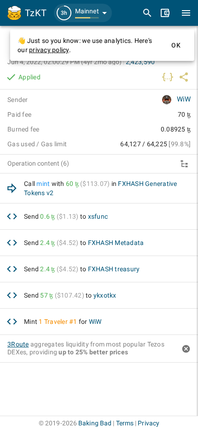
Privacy (148, 423)
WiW (184, 99)
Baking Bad (94, 423)
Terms (125, 423)
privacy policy (49, 50)
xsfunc (98, 216)
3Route (18, 344)
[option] (99, 188)
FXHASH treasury (114, 269)
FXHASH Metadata (116, 242)
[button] (83, 13)
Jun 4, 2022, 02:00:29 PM (64, 62)
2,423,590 (140, 62)
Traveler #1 (60, 321)
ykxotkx (104, 295)
